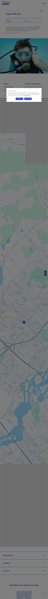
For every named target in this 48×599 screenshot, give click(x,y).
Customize (19, 98)
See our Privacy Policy (26, 95)
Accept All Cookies (28, 98)
